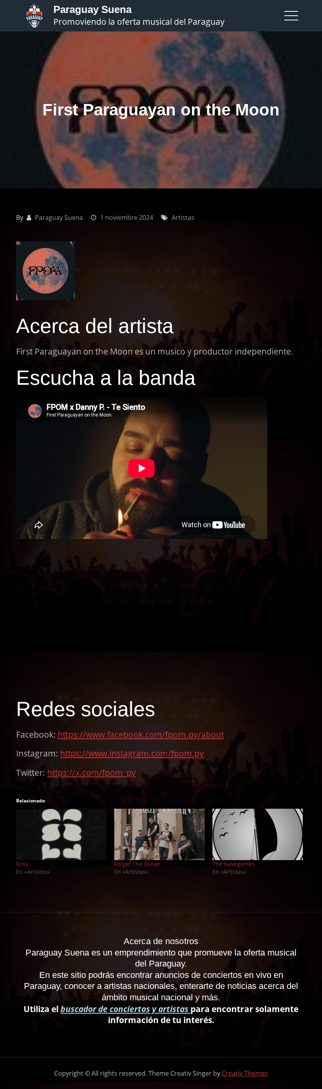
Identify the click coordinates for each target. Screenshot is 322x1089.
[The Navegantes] (257, 835)
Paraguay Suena (92, 9)
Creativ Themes (245, 1073)
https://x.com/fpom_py (91, 772)
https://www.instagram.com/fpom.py (132, 753)
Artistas (183, 217)
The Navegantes (233, 864)
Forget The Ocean (137, 864)
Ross (22, 864)
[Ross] (61, 835)
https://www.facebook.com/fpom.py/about (141, 734)
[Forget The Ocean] (159, 835)
